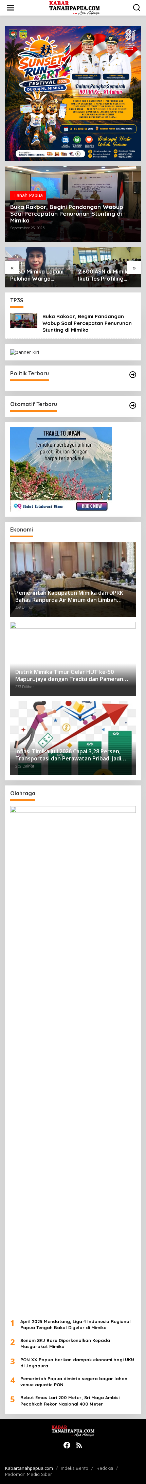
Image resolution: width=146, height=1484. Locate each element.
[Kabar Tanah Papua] (74, 7)
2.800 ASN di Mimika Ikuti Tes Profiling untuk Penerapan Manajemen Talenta (104, 275)
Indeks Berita (74, 1468)
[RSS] (79, 1445)
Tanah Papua (28, 195)
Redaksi (104, 1468)
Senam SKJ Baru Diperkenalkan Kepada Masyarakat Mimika (65, 1343)
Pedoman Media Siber (28, 1474)
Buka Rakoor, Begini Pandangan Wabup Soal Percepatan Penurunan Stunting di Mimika (66, 214)
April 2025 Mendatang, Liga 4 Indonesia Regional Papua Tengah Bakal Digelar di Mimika (75, 1324)
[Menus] (10, 8)
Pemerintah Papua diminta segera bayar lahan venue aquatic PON (73, 1381)
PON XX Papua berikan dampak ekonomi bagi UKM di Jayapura (77, 1362)
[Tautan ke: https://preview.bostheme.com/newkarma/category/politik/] (133, 375)
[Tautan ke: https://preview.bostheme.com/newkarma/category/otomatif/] (133, 405)
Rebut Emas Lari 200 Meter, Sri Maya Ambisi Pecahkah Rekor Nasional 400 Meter (70, 1400)
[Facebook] (66, 1445)
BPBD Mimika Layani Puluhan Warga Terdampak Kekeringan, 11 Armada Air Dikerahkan (36, 275)
